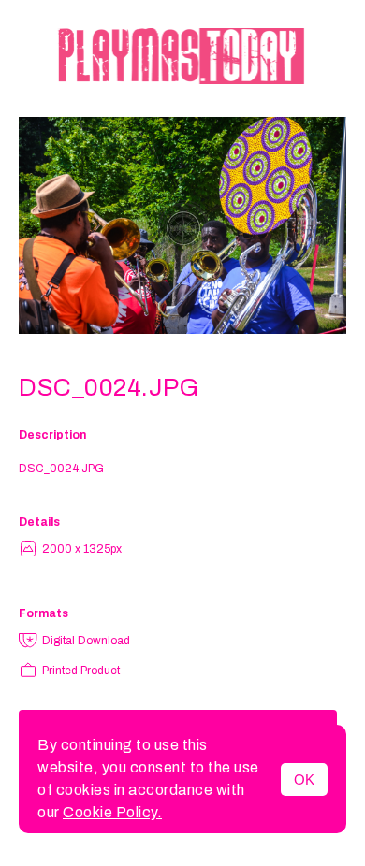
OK (304, 779)
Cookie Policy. (112, 812)
